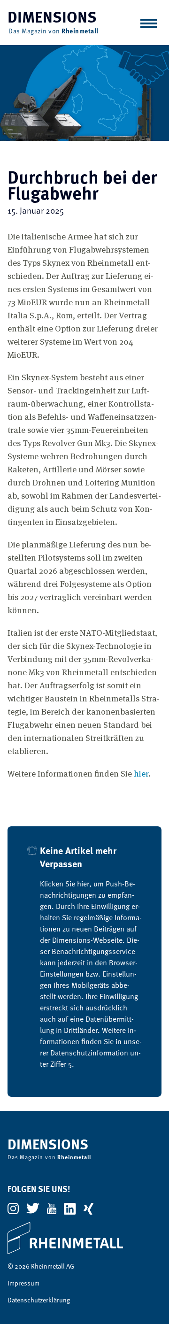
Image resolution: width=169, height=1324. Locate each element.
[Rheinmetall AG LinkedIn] (70, 1209)
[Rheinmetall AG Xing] (88, 1209)
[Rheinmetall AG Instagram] (13, 1208)
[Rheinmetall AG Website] (84, 1238)
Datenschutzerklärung (39, 1300)
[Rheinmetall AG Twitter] (32, 1208)
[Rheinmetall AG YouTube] (51, 1208)
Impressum (23, 1283)
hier (141, 773)
